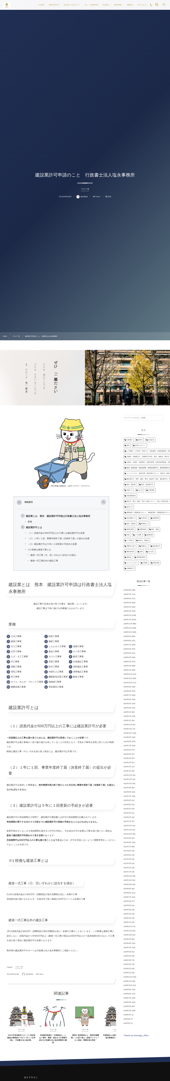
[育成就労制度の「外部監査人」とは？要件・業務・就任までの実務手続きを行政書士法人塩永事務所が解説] (53, 1016)
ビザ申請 (130, 540)
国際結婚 (143, 529)
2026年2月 (127, 615)
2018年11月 (128, 981)
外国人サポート (140, 445)
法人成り (151, 551)
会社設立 (151, 440)
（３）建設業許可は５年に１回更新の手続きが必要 (52, 544)
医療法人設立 (131, 546)
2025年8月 (127, 641)
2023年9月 (127, 737)
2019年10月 (128, 935)
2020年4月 (127, 910)
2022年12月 (128, 775)
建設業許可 (156, 546)
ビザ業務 (138, 535)
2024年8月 (127, 691)
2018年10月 (128, 985)
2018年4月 (127, 1011)
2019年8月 (127, 943)
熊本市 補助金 (143, 540)
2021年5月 (127, 855)
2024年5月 (127, 703)
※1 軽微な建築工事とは (39, 550)
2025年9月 (127, 636)
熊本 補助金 (131, 524)
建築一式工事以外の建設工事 (44, 561)
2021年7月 (127, 847)
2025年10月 (128, 632)
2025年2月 (127, 666)
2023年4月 (127, 758)
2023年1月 (127, 771)
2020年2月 (127, 918)
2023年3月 (127, 762)
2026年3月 (127, 611)
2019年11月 (128, 931)
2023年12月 (128, 725)
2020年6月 (127, 901)
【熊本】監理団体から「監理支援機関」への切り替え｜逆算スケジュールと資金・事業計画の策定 (85, 1037)
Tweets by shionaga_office (136, 1035)
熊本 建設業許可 (147, 484)
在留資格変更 (131, 496)
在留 (128, 535)
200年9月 (127, 1023)
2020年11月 (128, 880)
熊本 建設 (155, 529)
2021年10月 (128, 834)
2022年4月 (127, 809)
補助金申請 (130, 551)
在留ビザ (130, 490)
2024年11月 (128, 678)
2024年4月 (127, 708)
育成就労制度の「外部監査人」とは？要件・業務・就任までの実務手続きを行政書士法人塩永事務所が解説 (53, 1038)
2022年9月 (127, 788)
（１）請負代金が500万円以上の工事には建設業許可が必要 (56, 533)
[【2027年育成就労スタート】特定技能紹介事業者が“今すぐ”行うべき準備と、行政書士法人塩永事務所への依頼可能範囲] (21, 1016)
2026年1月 (127, 619)
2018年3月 (127, 1015)
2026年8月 (127, 590)
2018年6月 (127, 1002)
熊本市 (140, 440)
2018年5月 (127, 1006)
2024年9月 (127, 687)
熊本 (128, 445)
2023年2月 (127, 767)
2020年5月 (127, 905)
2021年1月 (127, 872)
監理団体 (150, 535)
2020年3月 (127, 914)
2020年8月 (127, 893)
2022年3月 (127, 813)
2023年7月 (127, 746)
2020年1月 (127, 922)
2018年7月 (127, 998)
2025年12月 (128, 624)
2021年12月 (128, 826)
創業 (141, 551)
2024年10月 (128, 683)
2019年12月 (128, 926)
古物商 (145, 563)
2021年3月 (127, 863)
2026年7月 (127, 594)
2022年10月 (128, 783)
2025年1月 (127, 670)
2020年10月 (128, 884)
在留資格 (151, 490)
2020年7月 (127, 897)
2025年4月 (127, 657)
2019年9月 (127, 939)
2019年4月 (127, 960)
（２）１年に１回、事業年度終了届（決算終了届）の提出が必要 (59, 538)
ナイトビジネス (132, 563)
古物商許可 (130, 568)
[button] (103, 502)
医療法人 (144, 546)
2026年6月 (127, 598)
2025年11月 (128, 628)
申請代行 (144, 518)
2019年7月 (127, 947)
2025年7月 (127, 645)
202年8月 (127, 1019)
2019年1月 (127, 973)
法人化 (140, 490)
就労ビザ (130, 507)
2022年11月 (128, 779)
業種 (30, 522)
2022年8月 (127, 792)
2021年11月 (128, 830)
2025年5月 (127, 653)
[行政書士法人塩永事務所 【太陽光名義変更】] (6, 5)
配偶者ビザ (145, 524)
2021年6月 (127, 851)
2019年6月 (127, 952)
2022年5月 (127, 804)
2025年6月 (127, 649)
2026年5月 (127, 603)
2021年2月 (127, 868)
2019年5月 (127, 956)
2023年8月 (127, 741)
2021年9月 (127, 838)
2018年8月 (127, 994)
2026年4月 (127, 607)
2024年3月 (127, 712)
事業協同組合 (141, 557)
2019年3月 (127, 964)
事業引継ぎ (130, 529)
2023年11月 (128, 729)
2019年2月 (127, 968)
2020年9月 (127, 889)
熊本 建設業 (131, 484)
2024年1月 (127, 720)
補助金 (129, 557)
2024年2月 (127, 716)
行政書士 (130, 440)
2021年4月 (127, 859)
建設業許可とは (34, 527)
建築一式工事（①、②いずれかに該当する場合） (54, 555)
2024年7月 (127, 695)
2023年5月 (127, 754)
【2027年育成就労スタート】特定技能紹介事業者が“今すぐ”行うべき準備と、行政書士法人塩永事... (21, 1037)
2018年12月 (128, 977)
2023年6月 (127, 750)
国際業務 (156, 518)
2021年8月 (127, 842)
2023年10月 (128, 733)
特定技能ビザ (131, 518)
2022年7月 (127, 796)
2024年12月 (128, 674)
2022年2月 (127, 817)
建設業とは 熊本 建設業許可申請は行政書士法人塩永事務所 (58, 516)
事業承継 (156, 563)
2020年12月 (128, 876)
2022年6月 (127, 800)
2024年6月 (127, 699)
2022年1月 (127, 821)
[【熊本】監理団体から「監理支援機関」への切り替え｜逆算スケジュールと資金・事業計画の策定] (85, 1016)
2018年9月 (127, 989)
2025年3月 (127, 662)
